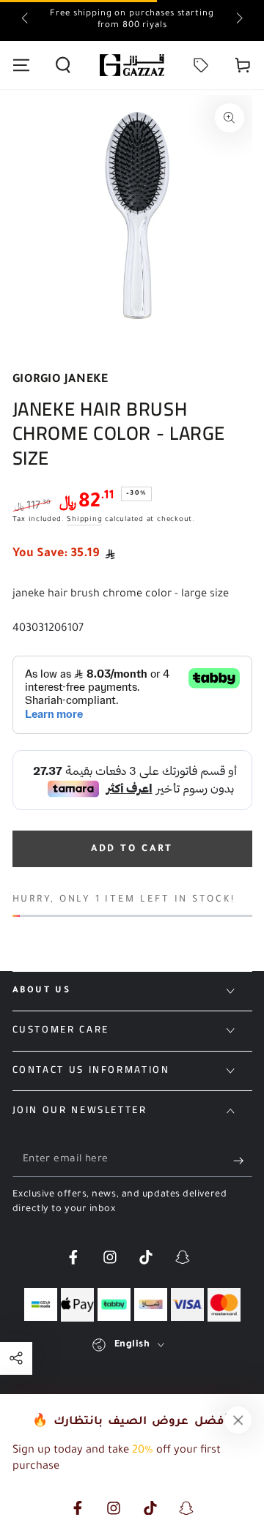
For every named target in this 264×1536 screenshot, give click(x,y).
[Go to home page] (132, 65)
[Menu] (21, 65)
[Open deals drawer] (201, 65)
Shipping (84, 520)
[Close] (238, 1419)
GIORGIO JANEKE (60, 380)
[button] (63, 65)
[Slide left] (26, 20)
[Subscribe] (242, 1160)
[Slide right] (238, 20)
